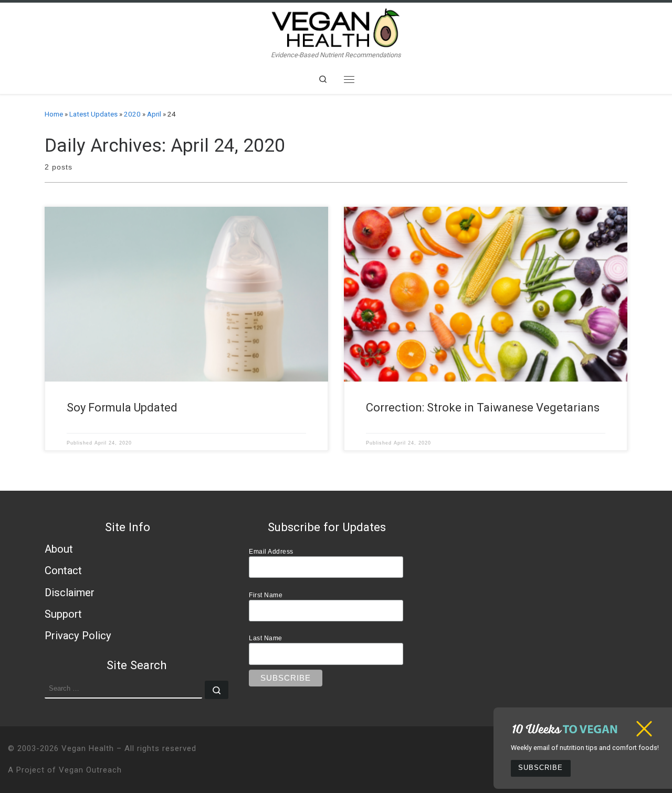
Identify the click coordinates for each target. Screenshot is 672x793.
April (154, 114)
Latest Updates (93, 114)
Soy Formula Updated (122, 407)
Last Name (265, 638)
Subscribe (540, 767)
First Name (265, 594)
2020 (132, 114)
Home (54, 114)
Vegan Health (87, 748)
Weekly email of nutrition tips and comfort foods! (585, 748)
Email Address (271, 551)
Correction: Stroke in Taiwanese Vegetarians (483, 407)
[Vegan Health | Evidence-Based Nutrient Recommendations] (336, 26)
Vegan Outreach (90, 770)
